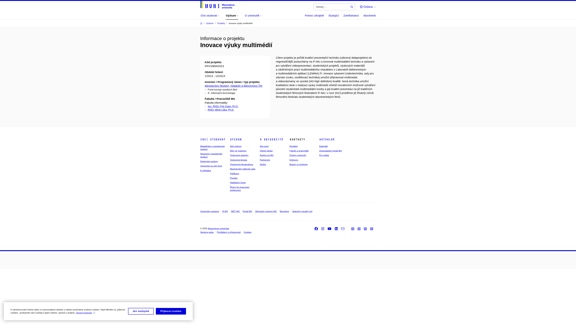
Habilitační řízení (238, 182)
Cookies (247, 232)
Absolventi (369, 15)
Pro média (324, 155)
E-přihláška (205, 170)
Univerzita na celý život (211, 166)
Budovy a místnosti (299, 164)
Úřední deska (266, 151)
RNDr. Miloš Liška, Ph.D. (221, 110)
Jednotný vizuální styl (302, 211)
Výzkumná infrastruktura (241, 164)
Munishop (284, 211)
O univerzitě (271, 139)
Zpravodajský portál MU (330, 151)
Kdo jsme (264, 146)
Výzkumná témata (238, 160)
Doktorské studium (209, 161)
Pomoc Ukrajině (314, 15)
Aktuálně (327, 139)
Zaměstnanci (351, 15)
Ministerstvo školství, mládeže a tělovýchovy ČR (233, 85)
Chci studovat (213, 139)
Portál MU (247, 211)
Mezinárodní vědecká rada (242, 169)
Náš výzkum (236, 146)
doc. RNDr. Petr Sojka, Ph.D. (223, 106)
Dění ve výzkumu (238, 151)
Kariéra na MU (267, 155)
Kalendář (323, 146)
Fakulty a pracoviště (299, 151)
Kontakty (294, 146)
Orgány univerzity (298, 155)
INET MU (235, 211)
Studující (333, 15)
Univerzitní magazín (209, 211)
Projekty (234, 178)
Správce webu (207, 232)
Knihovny (294, 160)
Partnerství (265, 160)
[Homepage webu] (217, 4)
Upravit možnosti (84, 313)
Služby (263, 164)
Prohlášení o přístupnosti (229, 232)
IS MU (225, 211)
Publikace (234, 173)
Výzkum (236, 139)
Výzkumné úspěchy (239, 155)
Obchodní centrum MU (266, 211)
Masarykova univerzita (218, 228)
